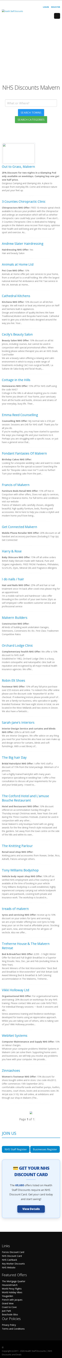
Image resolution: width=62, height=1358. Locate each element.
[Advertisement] (31, 52)
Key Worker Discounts (13, 1263)
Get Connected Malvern (19, 527)
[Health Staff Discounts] (12, 11)
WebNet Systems (14, 1035)
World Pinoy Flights (12, 1288)
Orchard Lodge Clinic (17, 645)
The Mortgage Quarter (13, 1281)
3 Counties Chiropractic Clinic (23, 201)
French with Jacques (12, 1299)
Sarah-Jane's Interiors (18, 722)
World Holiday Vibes (12, 1292)
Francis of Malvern (16, 485)
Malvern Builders (14, 617)
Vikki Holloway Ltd (15, 990)
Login (46, 7)
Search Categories (31, 119)
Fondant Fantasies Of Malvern (24, 453)
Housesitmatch (9, 1284)
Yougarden (7, 1296)
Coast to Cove (9, 1307)
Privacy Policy (9, 1324)
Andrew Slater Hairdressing (22, 243)
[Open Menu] (57, 16)
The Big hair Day (14, 757)
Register (55, 7)
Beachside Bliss (10, 1314)
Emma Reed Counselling (20, 415)
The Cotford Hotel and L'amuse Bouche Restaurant (25, 798)
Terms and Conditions (13, 1328)
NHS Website (8, 1267)
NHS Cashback (9, 1259)
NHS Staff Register (16, 1149)
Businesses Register (45, 1149)
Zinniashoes (11, 1070)
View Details (31, 1209)
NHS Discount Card (12, 1255)
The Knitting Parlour (17, 846)
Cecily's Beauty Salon (17, 334)
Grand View (8, 1303)
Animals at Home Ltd (17, 264)
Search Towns (31, 112)
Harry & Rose (12, 551)
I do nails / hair (13, 579)
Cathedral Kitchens (16, 296)
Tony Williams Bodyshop (20, 870)
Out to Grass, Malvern (18, 166)
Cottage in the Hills (16, 380)
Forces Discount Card (13, 1252)
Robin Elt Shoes (13, 680)
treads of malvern (15, 909)
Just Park (6, 1310)
